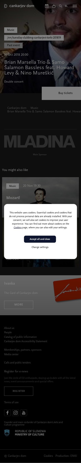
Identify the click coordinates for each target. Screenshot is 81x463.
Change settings (40, 247)
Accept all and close (40, 239)
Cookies (18, 227)
